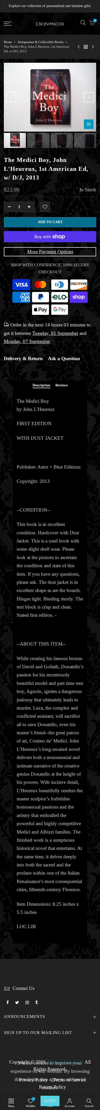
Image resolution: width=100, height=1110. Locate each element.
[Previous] (11, 97)
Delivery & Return (23, 358)
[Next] (89, 97)
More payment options (50, 251)
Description (41, 385)
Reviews (61, 385)
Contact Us (23, 988)
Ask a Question (64, 358)
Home (8, 42)
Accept (50, 1101)
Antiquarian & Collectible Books (40, 42)
